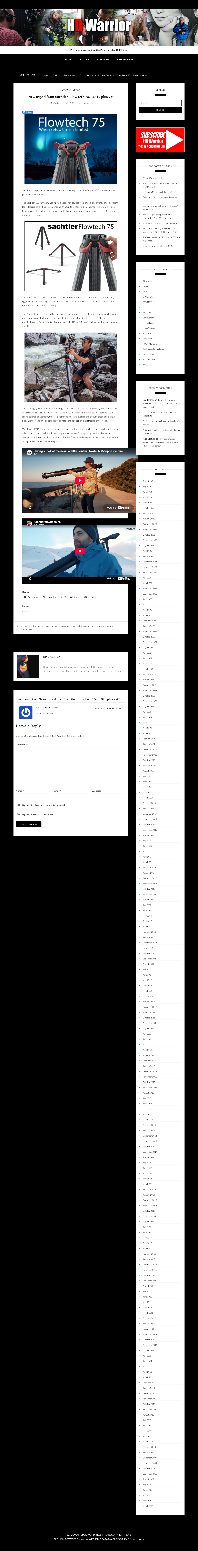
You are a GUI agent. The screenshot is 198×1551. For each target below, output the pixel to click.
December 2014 (150, 1135)
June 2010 (147, 1425)
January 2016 (149, 1066)
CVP (145, 291)
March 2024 (148, 583)
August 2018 (148, 899)
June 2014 (147, 1168)
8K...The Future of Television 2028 (158, 246)
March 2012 (148, 1313)
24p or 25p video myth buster (156, 178)
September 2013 (150, 1216)
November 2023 (150, 588)
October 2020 (149, 760)
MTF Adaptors (149, 323)
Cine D (146, 286)
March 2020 (148, 797)
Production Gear (150, 338)
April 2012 (147, 1307)
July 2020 (147, 776)
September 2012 (150, 1280)
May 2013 (147, 1237)
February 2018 (149, 932)
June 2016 (147, 1039)
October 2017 (149, 953)
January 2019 (149, 873)
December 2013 (150, 1200)
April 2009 (147, 1500)
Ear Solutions (149, 421)
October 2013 (149, 1211)
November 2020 (150, 755)
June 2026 (147, 492)
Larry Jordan (148, 317)
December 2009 (150, 1457)
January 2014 (149, 1195)
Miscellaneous (71, 90)
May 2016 (147, 1044)
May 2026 (147, 497)
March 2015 (148, 1119)
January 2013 (149, 1259)
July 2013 (147, 1227)
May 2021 (147, 722)
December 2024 (150, 561)
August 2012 (148, 1286)
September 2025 (150, 540)
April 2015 (147, 1114)
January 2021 (149, 744)
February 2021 (149, 738)
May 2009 (147, 1495)
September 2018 (150, 894)
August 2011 (148, 1350)
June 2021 (147, 717)
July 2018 (147, 905)
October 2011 (149, 1339)
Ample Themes (137, 1539)
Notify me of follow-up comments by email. (41, 805)
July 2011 (147, 1355)
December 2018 (150, 878)
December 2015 (150, 1071)
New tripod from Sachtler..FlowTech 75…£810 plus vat (70, 97)
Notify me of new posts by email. (36, 814)
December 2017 (150, 942)
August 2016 (148, 1028)
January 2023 (149, 626)
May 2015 (147, 1109)
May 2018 (147, 916)
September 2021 (150, 701)
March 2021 (148, 733)
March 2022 (148, 669)
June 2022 (147, 658)
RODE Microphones (152, 344)
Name (20, 790)
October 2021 (149, 696)
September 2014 (150, 1152)
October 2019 (149, 824)
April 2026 (147, 502)
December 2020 (150, 749)
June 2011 (147, 1361)
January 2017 (149, 1001)
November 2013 (150, 1205)
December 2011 (150, 1329)
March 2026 (148, 508)
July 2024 (147, 577)
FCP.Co (146, 307)
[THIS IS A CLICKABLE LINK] (160, 139)
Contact (84, 59)
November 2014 (150, 1141)
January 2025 (149, 556)
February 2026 (149, 513)
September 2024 (150, 572)
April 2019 (147, 856)
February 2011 (149, 1382)
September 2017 (150, 958)
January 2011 (149, 1388)
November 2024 (150, 567)
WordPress (85, 1539)
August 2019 (148, 835)
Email (57, 790)
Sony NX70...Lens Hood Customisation (160, 223)
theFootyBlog (149, 354)
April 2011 (147, 1372)
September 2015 (150, 1087)
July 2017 (147, 969)
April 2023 (147, 610)
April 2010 (147, 1436)
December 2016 (150, 1007)
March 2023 (148, 615)
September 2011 (150, 1345)
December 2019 (150, 814)
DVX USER (147, 302)
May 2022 (147, 663)
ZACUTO (147, 364)
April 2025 (147, 551)
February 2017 (149, 996)
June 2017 (147, 975)
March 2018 (148, 926)
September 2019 (150, 830)
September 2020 (150, 765)
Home (68, 59)
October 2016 (149, 1017)
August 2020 (148, 771)
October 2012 (149, 1275)
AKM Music (148, 281)
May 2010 (147, 1431)
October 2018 (149, 889)
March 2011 (148, 1377)
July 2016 (147, 1034)
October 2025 (149, 535)
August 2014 (148, 1157)
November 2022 (150, 631)
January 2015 (149, 1130)
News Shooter (149, 328)
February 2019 (149, 867)
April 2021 (147, 728)
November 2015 (150, 1076)
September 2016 (150, 1023)
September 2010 (150, 1409)
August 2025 (148, 545)
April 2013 (147, 1243)
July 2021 (147, 712)
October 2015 (149, 1082)
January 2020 (149, 808)
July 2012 (147, 1291)
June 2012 (147, 1296)
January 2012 (149, 1323)
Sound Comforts (150, 412)
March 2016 (148, 1055)
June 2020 (147, 781)
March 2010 (148, 1441)
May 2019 (147, 851)
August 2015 (148, 1093)
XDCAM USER (149, 359)
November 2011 (150, 1334)
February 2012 (149, 1318)
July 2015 (147, 1098)
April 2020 (147, 792)
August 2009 (148, 1479)
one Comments (85, 103)
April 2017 (147, 985)
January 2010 (149, 1452)
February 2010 (149, 1447)
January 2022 (149, 679)
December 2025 (150, 524)
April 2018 (147, 921)
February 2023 (149, 620)
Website (96, 790)
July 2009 (147, 1484)
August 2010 (148, 1415)
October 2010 (149, 1404)
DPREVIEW (148, 297)
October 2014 (149, 1146)
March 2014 (148, 1184)
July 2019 (147, 840)
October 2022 (149, 636)
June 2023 (147, 599)
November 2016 (150, 1012)
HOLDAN (147, 312)
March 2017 (148, 991)
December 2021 (150, 685)
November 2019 (150, 819)
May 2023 (147, 604)
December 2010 (150, 1393)
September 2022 (150, 642)
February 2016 (149, 1060)
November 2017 (150, 948)
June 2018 (147, 910)
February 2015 (149, 1125)
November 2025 (150, 529)
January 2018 (149, 937)
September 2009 (150, 1474)
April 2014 (147, 1178)
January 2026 (149, 518)
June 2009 (147, 1490)
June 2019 (147, 846)
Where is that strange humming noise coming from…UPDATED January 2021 (161, 403)
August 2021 (148, 706)
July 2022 (147, 653)
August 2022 (148, 647)
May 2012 (147, 1302)
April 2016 (147, 1050)
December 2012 (150, 1264)
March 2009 (148, 1506)
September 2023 (150, 594)
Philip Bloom (148, 333)
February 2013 (149, 1254)
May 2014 (147, 1173)
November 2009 (150, 1463)
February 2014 (149, 1189)
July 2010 (147, 1420)
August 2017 (148, 964)
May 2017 (147, 980)
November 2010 (150, 1398)
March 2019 (148, 862)
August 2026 (148, 481)
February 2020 (149, 803)
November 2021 (150, 690)
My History (103, 59)
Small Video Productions (153, 349)
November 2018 (150, 883)
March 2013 (148, 1248)
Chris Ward (44, 707)
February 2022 (149, 674)
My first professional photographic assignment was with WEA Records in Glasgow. (160, 442)
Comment (22, 744)
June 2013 (147, 1232)
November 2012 (150, 1270)
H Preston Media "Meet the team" (157, 192)
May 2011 (147, 1366)
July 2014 (147, 1162)
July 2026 (147, 486)
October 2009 (149, 1468)
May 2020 (147, 787)
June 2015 (147, 1103)
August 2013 (148, 1221)
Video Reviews (125, 59)
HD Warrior (54, 103)
